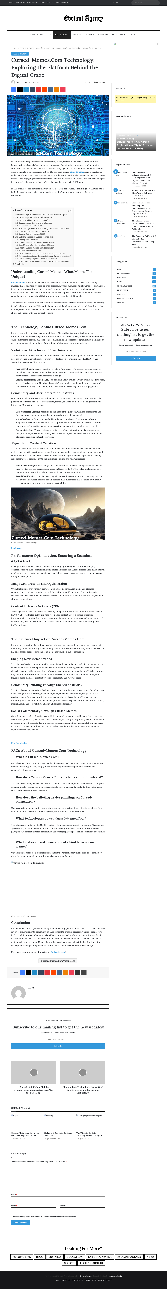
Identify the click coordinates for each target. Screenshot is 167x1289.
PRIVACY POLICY (63, 3)
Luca (17, 82)
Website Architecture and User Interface (34, 220)
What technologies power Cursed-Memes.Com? (38, 259)
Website (63, 1205)
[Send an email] (20, 82)
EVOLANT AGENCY (36, 35)
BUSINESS (77, 35)
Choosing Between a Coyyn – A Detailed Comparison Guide (25, 1134)
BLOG (49, 35)
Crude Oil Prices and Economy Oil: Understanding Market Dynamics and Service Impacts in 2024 (142, 208)
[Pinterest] (38, 89)
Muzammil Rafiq (115, 1276)
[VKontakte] (50, 89)
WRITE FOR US (47, 3)
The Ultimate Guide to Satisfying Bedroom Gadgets (89, 1134)
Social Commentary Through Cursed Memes (36, 245)
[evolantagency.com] (83, 18)
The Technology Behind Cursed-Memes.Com (34, 217)
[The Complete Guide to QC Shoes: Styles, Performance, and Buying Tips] (123, 240)
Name (14, 1194)
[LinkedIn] (26, 89)
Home (10, 3)
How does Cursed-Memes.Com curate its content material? (42, 253)
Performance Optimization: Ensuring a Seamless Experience (42, 228)
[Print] (84, 972)
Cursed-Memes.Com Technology (58, 961)
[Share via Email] (77, 972)
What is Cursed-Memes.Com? (30, 251)
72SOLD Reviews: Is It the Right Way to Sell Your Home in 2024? (143, 193)
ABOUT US (20, 3)
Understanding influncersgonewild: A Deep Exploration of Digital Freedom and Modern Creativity (141, 177)
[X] (20, 89)
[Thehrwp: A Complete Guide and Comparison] (58, 1122)
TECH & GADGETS (62, 35)
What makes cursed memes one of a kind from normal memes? (44, 261)
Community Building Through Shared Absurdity (37, 242)
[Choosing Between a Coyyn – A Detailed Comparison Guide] (25, 1122)
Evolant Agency (58, 952)
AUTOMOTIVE (103, 35)
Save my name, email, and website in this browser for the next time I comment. (45, 1217)
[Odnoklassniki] (56, 89)
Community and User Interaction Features (35, 223)
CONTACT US (32, 3)
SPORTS (133, 35)
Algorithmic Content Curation (30, 226)
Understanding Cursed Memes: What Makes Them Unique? (41, 214)
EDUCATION (89, 35)
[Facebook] (13, 89)
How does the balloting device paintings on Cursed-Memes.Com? (45, 256)
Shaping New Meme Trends (30, 240)
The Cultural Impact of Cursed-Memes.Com (34, 237)
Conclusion (20, 264)
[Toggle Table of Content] (68, 211)
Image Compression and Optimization (34, 231)
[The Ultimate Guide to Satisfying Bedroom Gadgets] (90, 1122)
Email (14, 1205)
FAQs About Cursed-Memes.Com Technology (34, 248)
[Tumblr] (32, 89)
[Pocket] (62, 89)
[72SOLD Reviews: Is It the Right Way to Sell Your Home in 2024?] (123, 194)
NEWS (120, 282)
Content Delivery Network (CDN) (32, 234)
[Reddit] (44, 89)
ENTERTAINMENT (119, 35)
